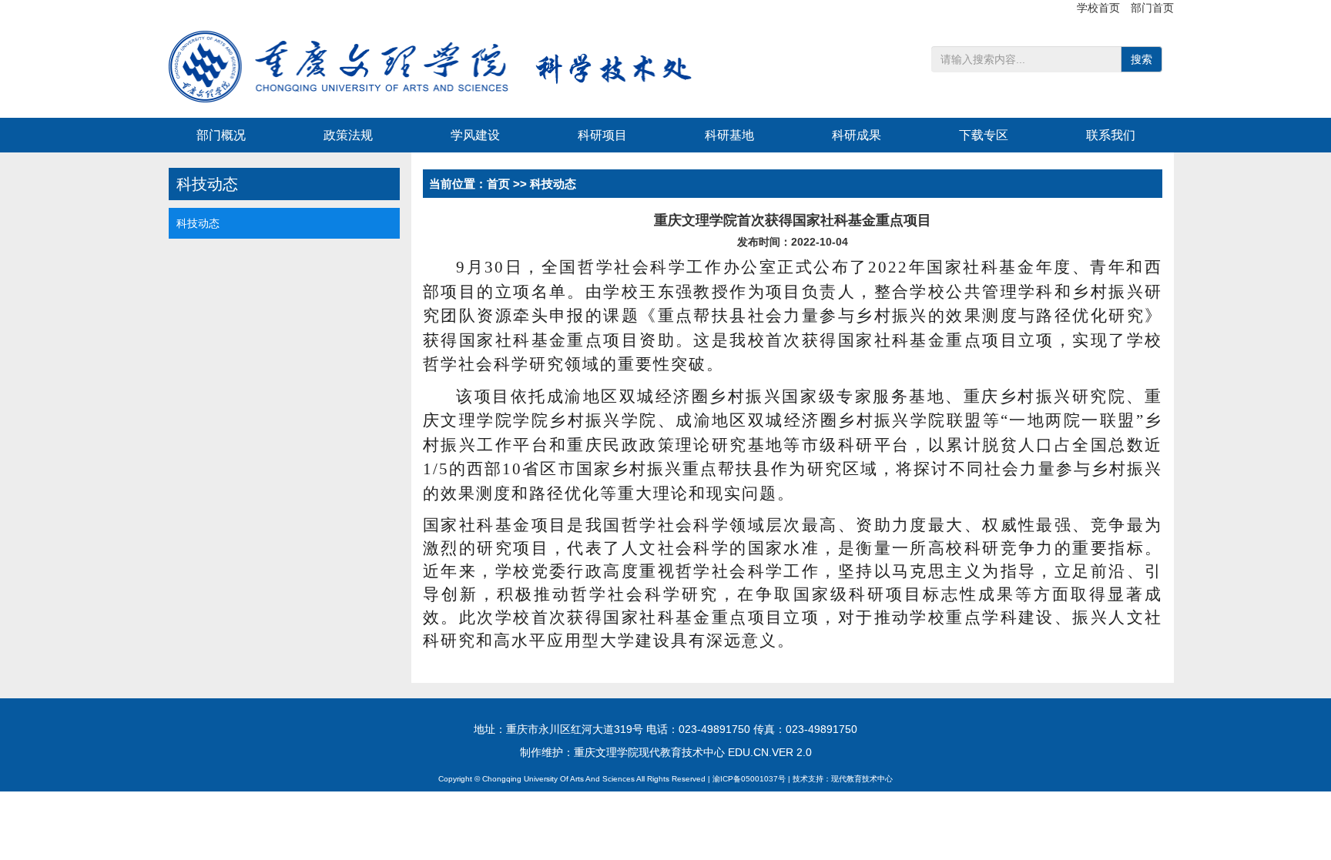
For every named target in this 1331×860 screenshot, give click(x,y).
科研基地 (729, 135)
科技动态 (198, 223)
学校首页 (1100, 8)
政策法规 (348, 135)
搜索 (1141, 59)
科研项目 (602, 135)
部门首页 (1152, 8)
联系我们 (1110, 135)
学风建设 (475, 135)
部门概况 (221, 135)
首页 (498, 183)
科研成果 (856, 135)
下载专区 (983, 135)
